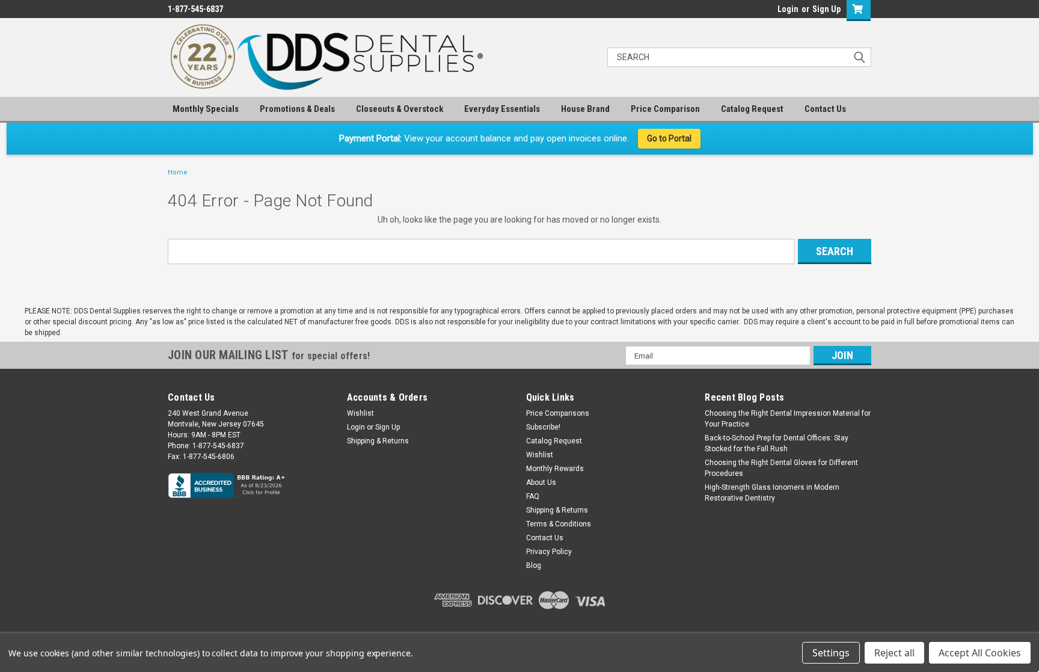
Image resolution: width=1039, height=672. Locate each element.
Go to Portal (669, 138)
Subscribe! (543, 427)
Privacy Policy (549, 551)
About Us (541, 482)
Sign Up (826, 9)
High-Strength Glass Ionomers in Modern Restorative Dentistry (772, 492)
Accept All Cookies (980, 652)
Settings (831, 652)
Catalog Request (752, 108)
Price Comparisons (557, 413)
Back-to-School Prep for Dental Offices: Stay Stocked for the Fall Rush (776, 443)
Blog (533, 565)
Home (178, 172)
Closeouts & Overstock (399, 108)
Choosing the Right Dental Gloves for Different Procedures (781, 468)
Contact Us (825, 108)
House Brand (585, 108)
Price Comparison (665, 108)
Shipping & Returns (378, 441)
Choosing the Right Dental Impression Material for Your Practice (788, 418)
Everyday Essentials (502, 108)
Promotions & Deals (297, 108)
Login (787, 9)
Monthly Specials (206, 108)
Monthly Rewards (555, 468)
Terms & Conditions (558, 524)
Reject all (894, 652)
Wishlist (360, 413)
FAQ (532, 496)
